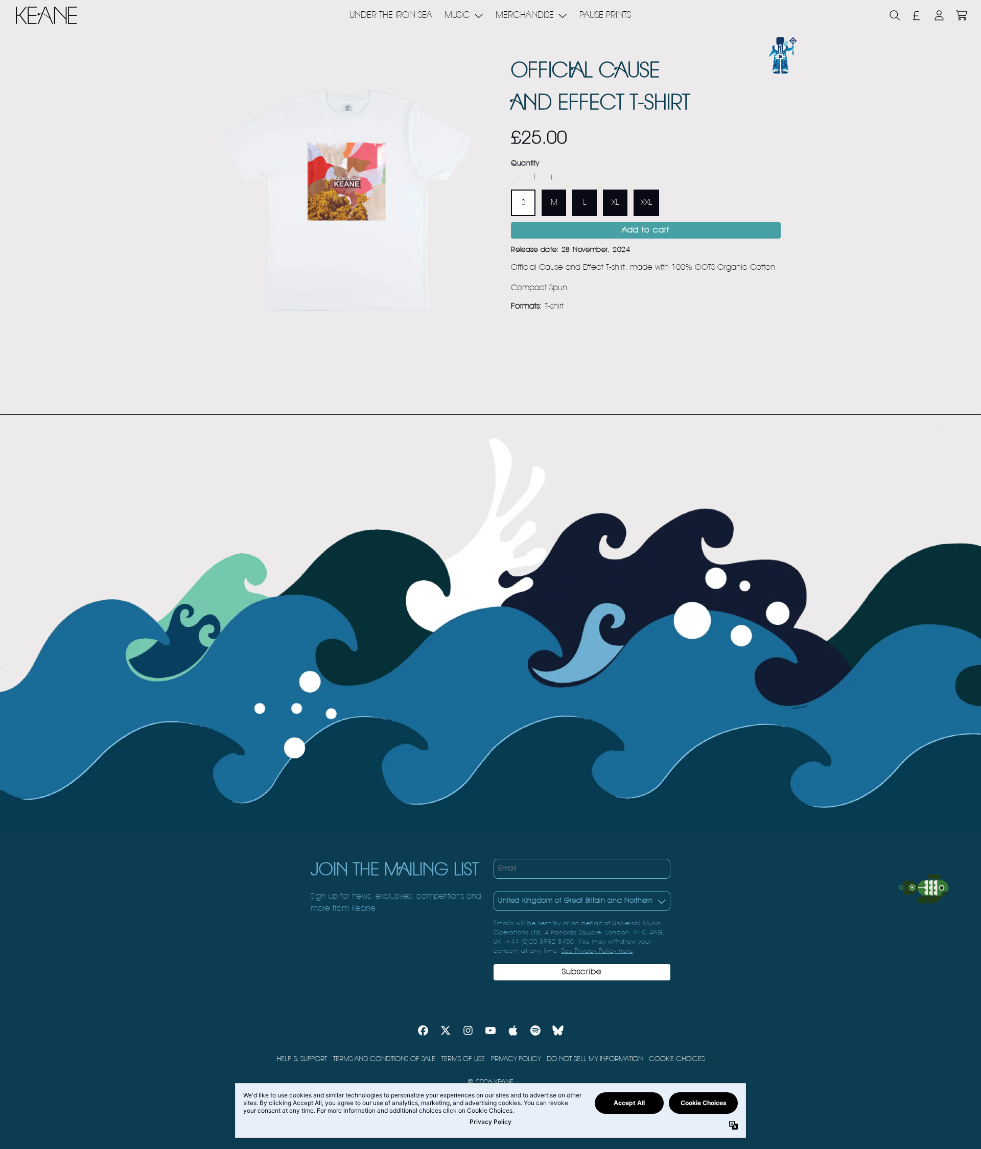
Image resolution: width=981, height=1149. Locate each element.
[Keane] (46, 15)
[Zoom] (345, 200)
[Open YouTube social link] (490, 1030)
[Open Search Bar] (894, 15)
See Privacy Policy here (597, 951)
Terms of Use (463, 1059)
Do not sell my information (595, 1059)
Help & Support (302, 1059)
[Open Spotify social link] (535, 1030)
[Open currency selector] (916, 15)
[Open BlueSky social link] (558, 1030)
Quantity (525, 164)
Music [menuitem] (457, 15)
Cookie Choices (677, 1059)
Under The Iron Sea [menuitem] (390, 15)
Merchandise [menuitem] (525, 15)
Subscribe (582, 972)
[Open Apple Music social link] (513, 1030)
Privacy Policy (516, 1059)
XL (615, 203)
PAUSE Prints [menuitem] (605, 15)
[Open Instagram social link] (468, 1030)
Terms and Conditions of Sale (384, 1059)
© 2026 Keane (490, 1082)
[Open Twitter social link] (445, 1030)
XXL (646, 203)
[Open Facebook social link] (423, 1030)
